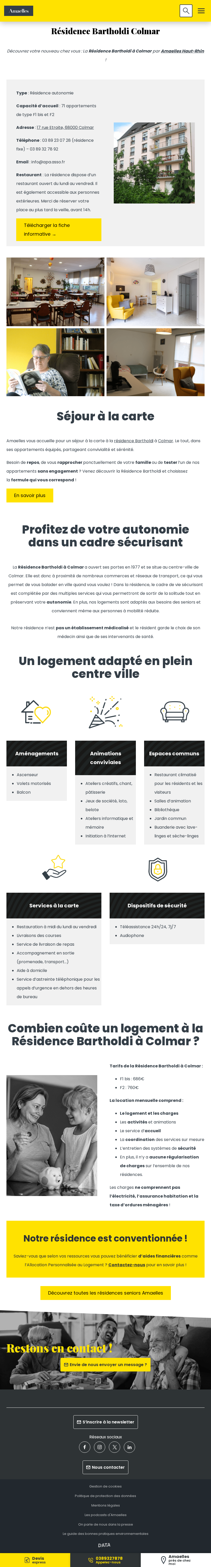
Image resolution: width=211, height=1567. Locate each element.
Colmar (165, 441)
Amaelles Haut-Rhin (182, 51)
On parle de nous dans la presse (105, 1524)
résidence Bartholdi (133, 441)
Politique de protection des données (105, 1496)
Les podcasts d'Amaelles (106, 1515)
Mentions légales (105, 1505)
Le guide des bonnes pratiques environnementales (105, 1534)
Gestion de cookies (105, 1486)
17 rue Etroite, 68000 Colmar (65, 127)
